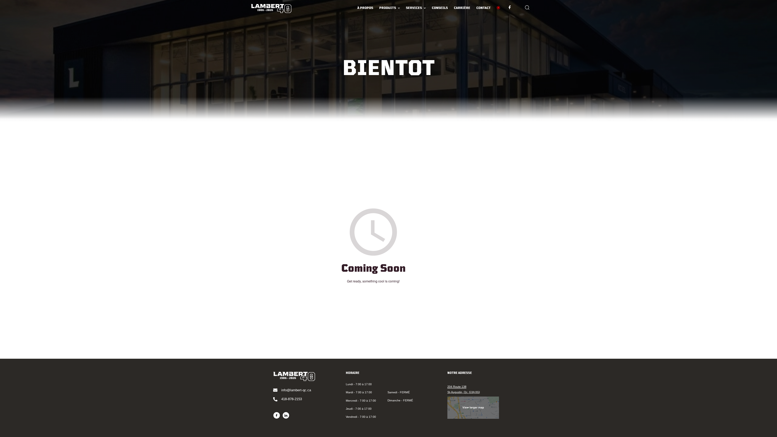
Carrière (462, 8)
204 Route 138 (456, 386)
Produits (387, 8)
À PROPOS (365, 8)
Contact (483, 8)
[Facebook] (276, 415)
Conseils (440, 8)
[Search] (527, 8)
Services (414, 8)
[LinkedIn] (286, 415)
